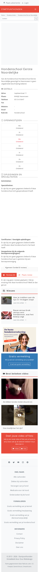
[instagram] (23, 462)
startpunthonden (3, 9)
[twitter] (14, 462)
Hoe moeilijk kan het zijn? (13, 428)
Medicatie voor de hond (19, 490)
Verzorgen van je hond (19, 486)
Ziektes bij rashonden (19, 481)
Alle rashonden (19, 477)
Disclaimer (19, 543)
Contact (19, 534)
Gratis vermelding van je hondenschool (19, 522)
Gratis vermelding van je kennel (19, 506)
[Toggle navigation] (35, 9)
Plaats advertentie (13, 3)
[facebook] (9, 462)
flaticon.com (26, 564)
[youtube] (18, 462)
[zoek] (36, 18)
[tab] (9, 275)
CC (32, 564)
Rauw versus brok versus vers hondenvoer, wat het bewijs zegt (23, 313)
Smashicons (27, 566)
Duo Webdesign (26, 559)
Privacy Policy (19, 538)
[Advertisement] (19, 43)
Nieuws (11, 290)
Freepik (10, 566)
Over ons (19, 547)
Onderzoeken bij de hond (19, 495)
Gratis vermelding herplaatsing (19, 511)
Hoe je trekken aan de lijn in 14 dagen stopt (24, 298)
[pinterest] (27, 462)
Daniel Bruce (17, 566)
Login (26, 3)
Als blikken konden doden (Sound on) (17, 402)
